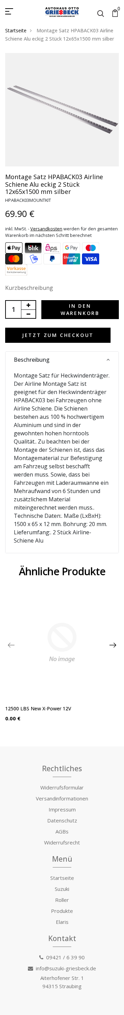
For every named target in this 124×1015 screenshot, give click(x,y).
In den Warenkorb (80, 309)
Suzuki (62, 888)
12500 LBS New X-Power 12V (38, 708)
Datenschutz (62, 820)
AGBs (62, 831)
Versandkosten (46, 229)
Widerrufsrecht (62, 842)
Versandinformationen (62, 798)
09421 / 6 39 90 (65, 957)
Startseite (16, 30)
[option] (62, 659)
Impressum (62, 809)
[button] (62, 360)
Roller (62, 899)
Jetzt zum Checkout (58, 335)
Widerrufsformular (62, 787)
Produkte (62, 910)
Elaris (62, 921)
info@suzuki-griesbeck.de (66, 968)
